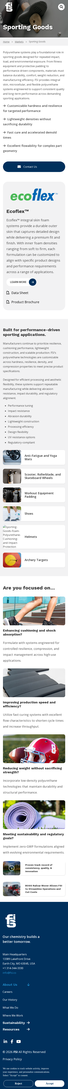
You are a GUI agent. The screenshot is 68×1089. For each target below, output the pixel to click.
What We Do (10, 1007)
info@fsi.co (9, 973)
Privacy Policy (12, 1059)
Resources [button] (11, 1029)
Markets (19, 41)
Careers (7, 992)
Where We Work (13, 1015)
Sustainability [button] (14, 1023)
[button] (61, 7)
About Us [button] (10, 985)
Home (6, 41)
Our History (10, 1000)
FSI (34, 920)
